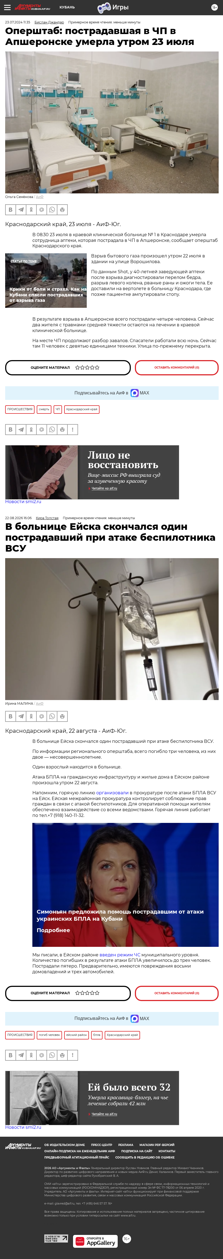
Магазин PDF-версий (157, 1145)
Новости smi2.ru (23, 501)
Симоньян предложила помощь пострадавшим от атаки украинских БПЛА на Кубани (120, 915)
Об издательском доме (64, 1145)
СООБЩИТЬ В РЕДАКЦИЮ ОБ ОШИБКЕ (145, 1157)
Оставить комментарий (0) (176, 367)
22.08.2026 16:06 (18, 518)
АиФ (40, 197)
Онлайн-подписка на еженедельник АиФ (79, 1151)
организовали (113, 792)
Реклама (125, 1145)
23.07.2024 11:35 (17, 22)
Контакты (167, 1151)
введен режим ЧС (120, 954)
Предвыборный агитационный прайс (76, 1157)
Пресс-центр (101, 1145)
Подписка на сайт (136, 1151)
